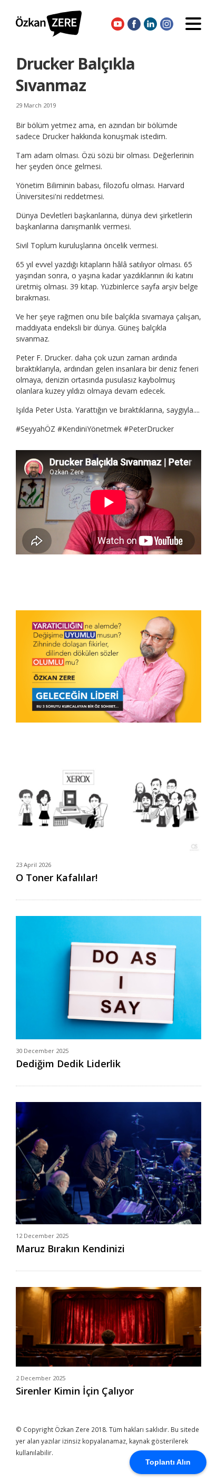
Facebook (134, 24)
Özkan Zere (49, 24)
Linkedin (150, 24)
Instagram (166, 24)
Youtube (117, 24)
